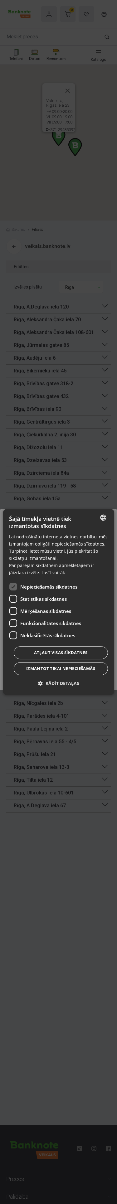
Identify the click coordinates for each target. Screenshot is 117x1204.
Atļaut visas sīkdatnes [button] (61, 653)
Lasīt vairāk (53, 573)
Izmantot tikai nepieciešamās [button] (60, 669)
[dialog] (58, 602)
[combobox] (103, 517)
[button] (58, 683)
